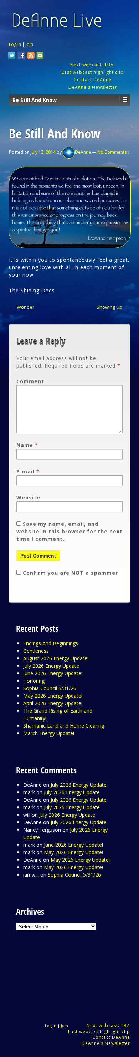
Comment (30, 381)
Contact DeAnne (93, 80)
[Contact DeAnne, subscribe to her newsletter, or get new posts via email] (39, 56)
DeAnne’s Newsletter (106, 1043)
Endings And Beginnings (50, 643)
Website (28, 497)
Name (24, 445)
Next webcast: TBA (92, 65)
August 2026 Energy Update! (55, 658)
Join (29, 44)
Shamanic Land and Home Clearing (63, 725)
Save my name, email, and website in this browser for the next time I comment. (69, 531)
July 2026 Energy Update (51, 665)
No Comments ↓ (113, 152)
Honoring (34, 680)
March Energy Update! (48, 733)
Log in (15, 44)
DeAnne (83, 152)
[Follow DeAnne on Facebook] (21, 56)
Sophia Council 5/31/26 (49, 688)
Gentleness (36, 650)
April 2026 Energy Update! (52, 703)
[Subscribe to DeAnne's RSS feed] (31, 56)
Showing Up (109, 307)
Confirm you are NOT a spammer (69, 572)
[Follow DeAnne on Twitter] (12, 56)
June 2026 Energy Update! (52, 673)
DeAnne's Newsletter (92, 87)
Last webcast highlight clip (93, 72)
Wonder (25, 307)
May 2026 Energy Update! (52, 695)
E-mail (25, 471)
